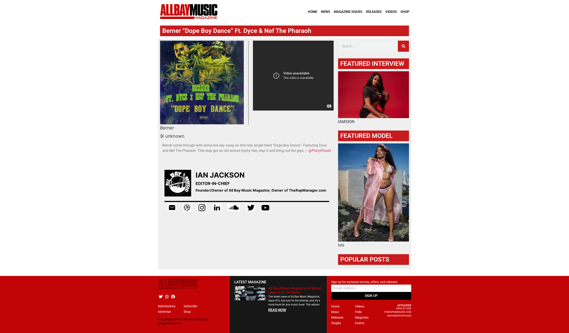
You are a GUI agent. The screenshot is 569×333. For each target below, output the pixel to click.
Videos (391, 12)
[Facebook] (173, 296)
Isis (341, 245)
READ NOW (277, 310)
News (325, 12)
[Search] (403, 46)
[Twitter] (160, 296)
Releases (374, 12)
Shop (405, 12)
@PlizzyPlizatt (320, 151)
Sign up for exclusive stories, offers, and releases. (364, 282)
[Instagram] (167, 296)
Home (312, 12)
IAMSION (346, 121)
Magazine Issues (348, 12)
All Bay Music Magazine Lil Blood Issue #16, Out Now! (294, 290)
